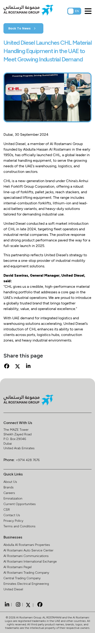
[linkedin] (6, 604)
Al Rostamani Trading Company (26, 572)
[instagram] (17, 604)
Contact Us (11, 515)
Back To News (20, 28)
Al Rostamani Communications (26, 556)
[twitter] (28, 604)
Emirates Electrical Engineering (26, 584)
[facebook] (39, 604)
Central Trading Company (22, 578)
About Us (10, 482)
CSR (6, 509)
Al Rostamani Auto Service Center (28, 550)
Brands (8, 487)
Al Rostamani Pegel (17, 567)
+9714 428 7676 (28, 460)
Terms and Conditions (19, 526)
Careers (9, 493)
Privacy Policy (13, 520)
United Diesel (13, 589)
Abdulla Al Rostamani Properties (26, 545)
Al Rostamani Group (28, 617)
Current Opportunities (19, 504)
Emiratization (12, 498)
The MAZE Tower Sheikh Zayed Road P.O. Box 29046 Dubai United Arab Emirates (19, 438)
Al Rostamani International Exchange (30, 561)
